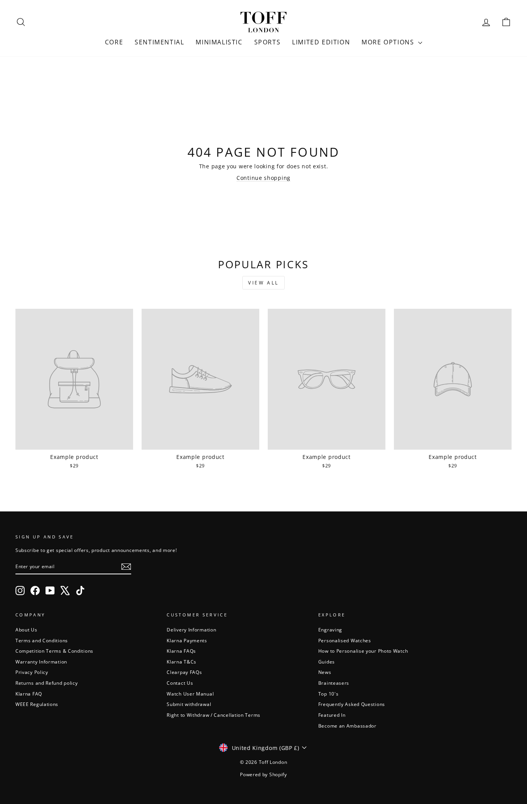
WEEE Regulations (36, 704)
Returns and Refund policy (46, 683)
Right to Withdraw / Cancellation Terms (213, 715)
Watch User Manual (190, 694)
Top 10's (328, 694)
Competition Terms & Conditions (54, 651)
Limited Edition (321, 42)
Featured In (332, 715)
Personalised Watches (344, 640)
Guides (326, 661)
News (324, 672)
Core (114, 42)
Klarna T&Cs (181, 661)
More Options (388, 42)
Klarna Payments (187, 640)
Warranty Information (41, 661)
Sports (267, 42)
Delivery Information (191, 629)
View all (263, 282)
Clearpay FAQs (184, 672)
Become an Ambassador (347, 726)
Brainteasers (333, 683)
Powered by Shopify (263, 774)
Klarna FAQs (181, 651)
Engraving (330, 629)
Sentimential (159, 42)
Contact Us (180, 683)
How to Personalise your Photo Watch (363, 651)
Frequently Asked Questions (351, 704)
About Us (26, 629)
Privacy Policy (31, 672)
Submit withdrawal (189, 704)
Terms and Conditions (41, 640)
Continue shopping (263, 177)
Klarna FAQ (28, 694)
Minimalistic (219, 42)
